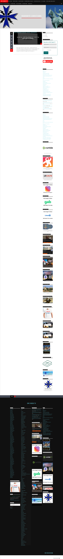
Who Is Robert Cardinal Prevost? (51, 1)
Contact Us (44, 72)
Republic (22, 510)
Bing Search (22, 420)
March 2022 (11, 458)
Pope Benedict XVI (23, 498)
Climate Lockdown (23, 430)
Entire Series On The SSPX (38, 1)
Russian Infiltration (23, 515)
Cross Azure (22, 434)
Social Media (22, 527)
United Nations (23, 535)
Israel (21, 464)
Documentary (22, 441)
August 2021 (11, 464)
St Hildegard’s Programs (46, 89)
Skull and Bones (23, 525)
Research (22, 511)
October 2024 (11, 429)
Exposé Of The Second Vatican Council (5, 3)
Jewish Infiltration (23, 466)
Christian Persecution (34, 32)
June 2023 (11, 444)
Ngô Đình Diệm (23, 488)
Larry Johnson (14, 496)
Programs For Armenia (45, 129)
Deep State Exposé (21, 1)
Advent (22, 409)
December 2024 (12, 427)
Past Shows (10, 1)
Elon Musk (22, 445)
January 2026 (11, 415)
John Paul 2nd (22, 467)
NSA (21, 489)
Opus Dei (22, 491)
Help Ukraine (22, 456)
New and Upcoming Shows (46, 80)
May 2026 (11, 412)
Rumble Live (22, 514)
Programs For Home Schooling (46, 130)
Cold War (22, 431)
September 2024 (12, 430)
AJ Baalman (15, 43)
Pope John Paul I (23, 500)
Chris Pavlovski (23, 424)
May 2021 (11, 467)
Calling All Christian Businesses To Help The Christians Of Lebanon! (28, 37)
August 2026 (11, 409)
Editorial (22, 443)
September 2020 (12, 474)
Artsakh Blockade (23, 418)
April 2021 (11, 468)
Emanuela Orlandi (23, 446)
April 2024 (11, 435)
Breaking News (24, 32)
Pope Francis (22, 499)
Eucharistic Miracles (23, 447)
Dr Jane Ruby (22, 442)
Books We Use (30, 3)
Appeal (15, 32)
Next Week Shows (45, 82)
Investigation (22, 459)
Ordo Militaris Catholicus (24, 492)
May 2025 (11, 423)
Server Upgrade (13, 3)
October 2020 (11, 473)
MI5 (21, 476)
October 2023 (11, 440)
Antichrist (22, 413)
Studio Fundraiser (19, 3)
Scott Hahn (22, 521)
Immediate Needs (25, 3)
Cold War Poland (23, 432)
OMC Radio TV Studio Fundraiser (47, 83)
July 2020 (11, 476)
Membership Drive (23, 475)
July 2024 (11, 432)
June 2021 (11, 466)
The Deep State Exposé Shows (46, 91)
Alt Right (22, 411)
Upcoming (22, 536)
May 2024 (11, 434)
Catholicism (28, 32)
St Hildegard (43, 1)
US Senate (22, 537)
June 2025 (11, 422)
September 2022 (12, 452)
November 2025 (12, 417)
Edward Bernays (23, 444)
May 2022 (11, 456)
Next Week (22, 487)
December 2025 (12, 416)
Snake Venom (22, 526)
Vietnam (22, 538)
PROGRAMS (44, 128)
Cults (21, 435)
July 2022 (11, 454)
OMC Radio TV (4, 1)
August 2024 (11, 431)
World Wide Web (23, 545)
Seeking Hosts (22, 522)
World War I (22, 543)
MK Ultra (22, 480)
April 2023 (11, 446)
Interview (22, 458)
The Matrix (22, 532)
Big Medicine (22, 419)
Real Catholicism (45, 88)
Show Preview (22, 524)
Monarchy (22, 481)
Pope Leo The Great (23, 501)
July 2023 (11, 443)
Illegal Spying (22, 457)
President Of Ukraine (23, 504)
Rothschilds (22, 512)
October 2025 (11, 418)
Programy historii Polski (46, 131)
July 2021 (11, 465)
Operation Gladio (23, 490)
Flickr (16, 496)
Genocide (22, 452)
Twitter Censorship (23, 534)
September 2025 (12, 419)
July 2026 (11, 410)
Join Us (44, 121)
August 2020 (11, 475)
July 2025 (11, 421)
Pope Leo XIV (22, 502)
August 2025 (11, 420)
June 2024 (11, 433)
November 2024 (12, 428)
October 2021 (11, 462)
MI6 (21, 477)
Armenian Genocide (19, 32)
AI (21, 410)
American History (23, 412)
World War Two (23, 544)
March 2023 (11, 447)
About (43, 70)
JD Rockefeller (22, 465)
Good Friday (22, 454)
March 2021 (11, 469)
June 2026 (11, 411)
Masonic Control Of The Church (29, 1)
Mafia (21, 469)
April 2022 (11, 457)
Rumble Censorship (23, 513)
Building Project (23, 422)
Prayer (22, 503)
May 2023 (11, 445)
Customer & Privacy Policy (46, 73)
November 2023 (12, 439)
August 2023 (11, 442)
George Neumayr (23, 453)
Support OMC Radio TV (45, 90)
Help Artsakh (22, 455)
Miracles (22, 479)
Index (43, 120)
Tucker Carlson (23, 533)
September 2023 (12, 441)
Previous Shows (45, 84)
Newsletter (44, 81)
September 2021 (12, 463)
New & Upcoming (16, 1)
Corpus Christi (23, 433)
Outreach (22, 493)
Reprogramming (23, 509)
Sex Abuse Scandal (23, 523)
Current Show (22, 436)
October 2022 (11, 451)
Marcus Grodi (22, 470)
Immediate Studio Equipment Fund (47, 119)
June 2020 (11, 477)
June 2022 (11, 455)
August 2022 (11, 453)
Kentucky (22, 468)
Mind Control (22, 478)
